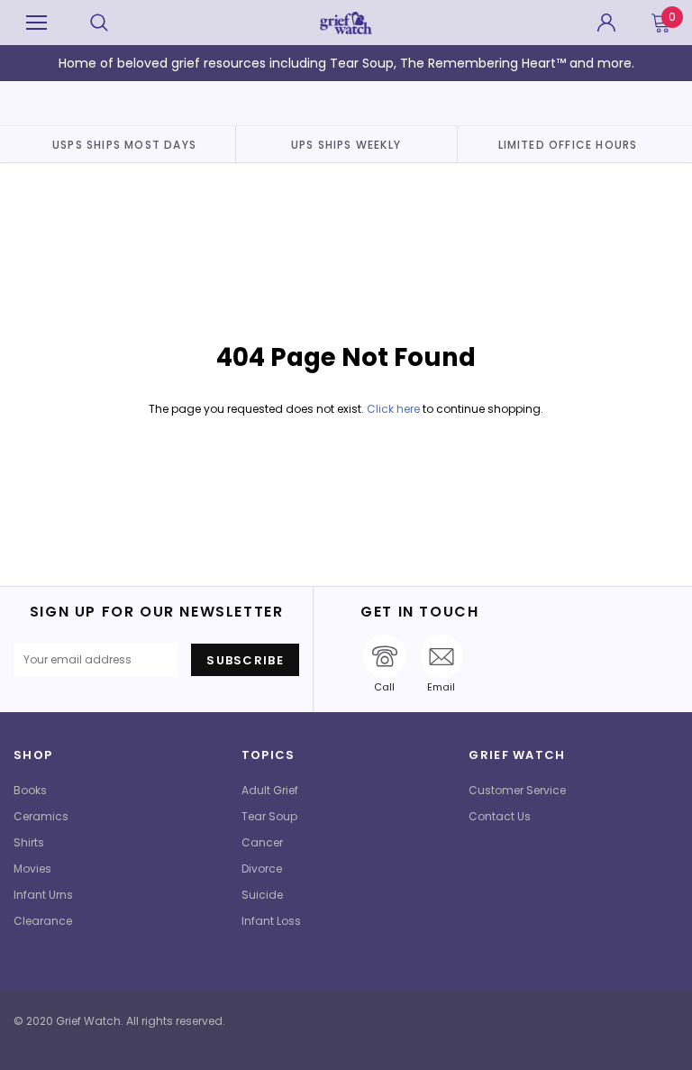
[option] (124, 144)
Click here (395, 408)
